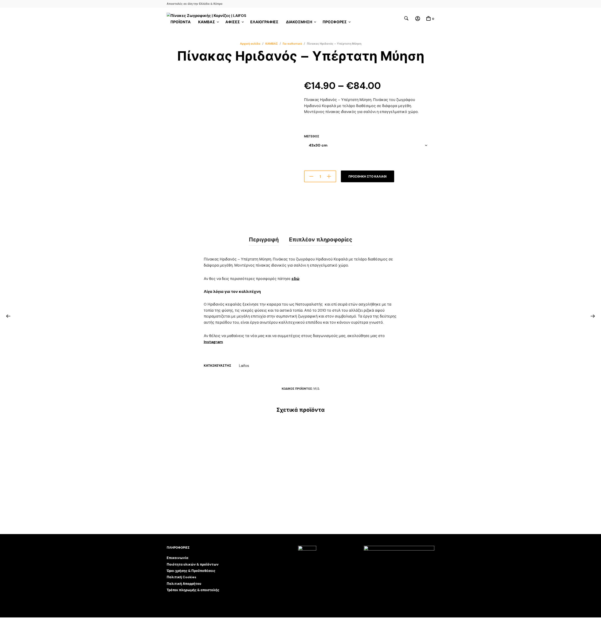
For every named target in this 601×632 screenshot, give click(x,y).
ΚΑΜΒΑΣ (271, 44)
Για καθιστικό (292, 44)
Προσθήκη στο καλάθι (367, 176)
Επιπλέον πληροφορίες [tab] (320, 239)
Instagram (213, 341)
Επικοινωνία (177, 558)
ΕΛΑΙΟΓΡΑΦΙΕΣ (264, 21)
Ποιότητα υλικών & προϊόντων (193, 564)
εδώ (296, 278)
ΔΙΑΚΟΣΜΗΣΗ (299, 21)
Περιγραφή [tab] (264, 239)
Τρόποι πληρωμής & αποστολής (193, 590)
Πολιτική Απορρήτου (184, 584)
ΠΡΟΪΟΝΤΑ (180, 21)
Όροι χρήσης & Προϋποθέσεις (191, 571)
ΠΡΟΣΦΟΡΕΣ (335, 21)
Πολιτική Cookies (181, 577)
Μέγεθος (311, 136)
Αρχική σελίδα (250, 44)
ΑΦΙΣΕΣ (232, 21)
